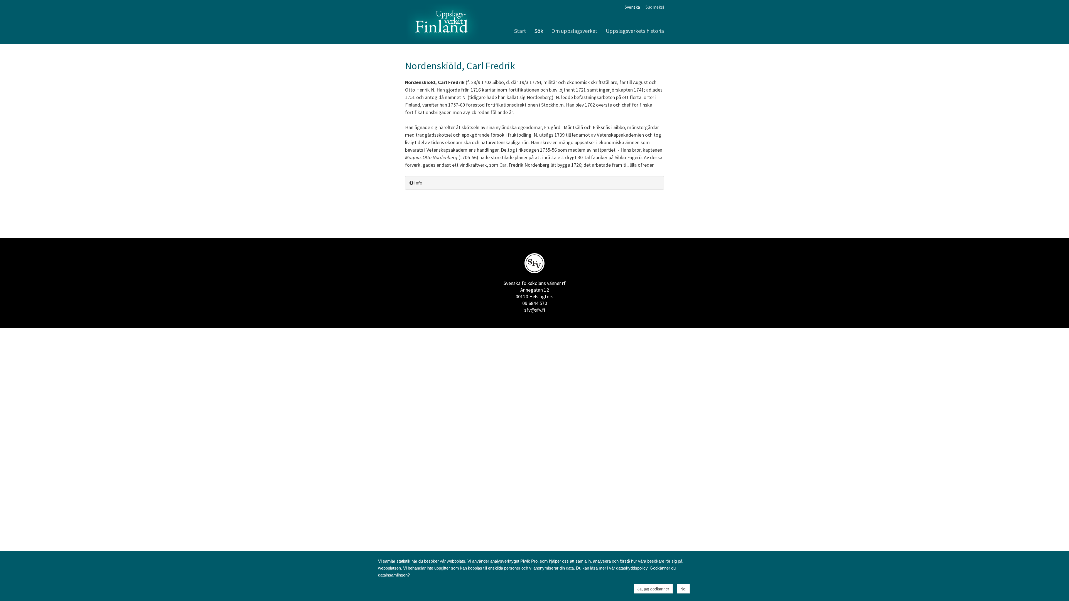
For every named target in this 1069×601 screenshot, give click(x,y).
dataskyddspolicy (632, 568)
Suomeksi (655, 7)
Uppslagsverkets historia (635, 30)
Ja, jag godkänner (653, 589)
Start (520, 30)
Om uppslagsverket (574, 30)
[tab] (534, 182)
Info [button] (417, 183)
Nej (683, 589)
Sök (538, 30)
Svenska (632, 7)
